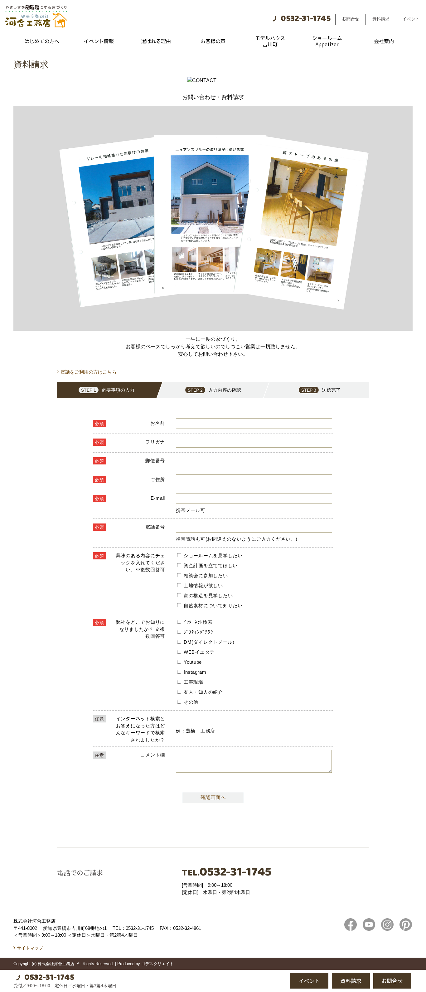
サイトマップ (30, 947)
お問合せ (350, 19)
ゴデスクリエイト (157, 963)
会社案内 (384, 41)
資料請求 (381, 19)
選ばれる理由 (156, 41)
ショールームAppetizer (327, 41)
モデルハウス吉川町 (270, 41)
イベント (411, 19)
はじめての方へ (41, 41)
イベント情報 (99, 41)
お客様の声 (213, 41)
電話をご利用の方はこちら (89, 371)
